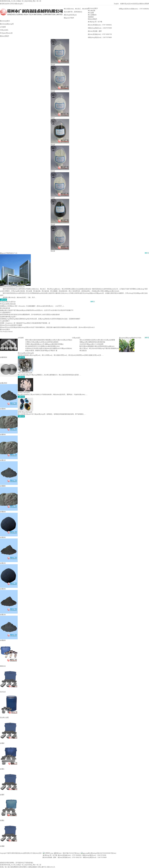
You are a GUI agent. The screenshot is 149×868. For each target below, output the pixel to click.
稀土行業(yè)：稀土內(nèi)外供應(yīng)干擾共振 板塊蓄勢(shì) (99, 348)
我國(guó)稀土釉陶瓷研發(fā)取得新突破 (92, 342)
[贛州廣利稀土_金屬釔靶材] (9, 359)
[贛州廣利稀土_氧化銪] (60, 40)
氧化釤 (53, 198)
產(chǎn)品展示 (93, 8)
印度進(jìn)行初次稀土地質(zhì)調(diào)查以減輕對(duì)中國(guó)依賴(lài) (48, 348)
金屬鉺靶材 (3, 357)
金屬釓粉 (3, 460)
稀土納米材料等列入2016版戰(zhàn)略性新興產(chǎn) (42, 346)
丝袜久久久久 (51, 867)
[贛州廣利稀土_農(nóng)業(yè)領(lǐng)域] (126, 340)
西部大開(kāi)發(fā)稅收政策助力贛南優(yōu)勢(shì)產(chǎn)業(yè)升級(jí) (48, 340)
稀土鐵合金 (83, 350)
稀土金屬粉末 (92, 15)
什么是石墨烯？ (5, 321)
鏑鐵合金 (3, 666)
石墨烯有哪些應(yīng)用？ (8, 316)
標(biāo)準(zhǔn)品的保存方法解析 (11, 325)
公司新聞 (21, 338)
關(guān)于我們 (5, 253)
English (117, 3)
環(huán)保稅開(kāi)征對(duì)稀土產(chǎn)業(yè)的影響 (97, 340)
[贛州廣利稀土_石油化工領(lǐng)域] (25, 379)
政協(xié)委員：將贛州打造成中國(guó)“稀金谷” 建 (41, 350)
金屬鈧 (2, 820)
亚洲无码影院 (22, 867)
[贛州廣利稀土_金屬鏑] (9, 719)
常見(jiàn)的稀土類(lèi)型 (8, 304)
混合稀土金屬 (4, 717)
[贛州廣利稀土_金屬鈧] (9, 797)
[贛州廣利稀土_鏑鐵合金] (9, 642)
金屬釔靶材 (3, 383)
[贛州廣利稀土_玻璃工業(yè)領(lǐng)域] (25, 399)
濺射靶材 (91, 17)
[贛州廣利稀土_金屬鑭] (9, 822)
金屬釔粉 (3, 614)
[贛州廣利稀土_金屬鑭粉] (9, 462)
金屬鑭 (2, 846)
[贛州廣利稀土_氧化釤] (60, 173)
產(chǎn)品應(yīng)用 (126, 338)
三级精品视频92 (32, 867)
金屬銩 (2, 769)
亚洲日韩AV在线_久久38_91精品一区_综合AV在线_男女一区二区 (20, 1)
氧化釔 (53, 118)
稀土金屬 (91, 12)
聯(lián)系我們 (144, 3)
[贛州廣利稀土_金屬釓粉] (9, 436)
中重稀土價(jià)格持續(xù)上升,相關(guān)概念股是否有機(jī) (44, 344)
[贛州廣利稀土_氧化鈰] (60, 146)
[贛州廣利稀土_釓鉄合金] (9, 668)
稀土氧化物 (91, 10)
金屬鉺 (2, 794)
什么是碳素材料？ (5, 312)
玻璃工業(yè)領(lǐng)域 (25, 412)
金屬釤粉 (3, 563)
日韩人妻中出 (42, 867)
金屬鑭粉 (3, 486)
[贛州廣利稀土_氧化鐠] (60, 200)
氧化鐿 (53, 91)
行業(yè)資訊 (76, 338)
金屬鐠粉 (3, 537)
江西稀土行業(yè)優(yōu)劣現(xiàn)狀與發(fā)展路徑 (41, 342)
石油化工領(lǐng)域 (24, 392)
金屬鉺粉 (3, 434)
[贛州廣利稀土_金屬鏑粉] (9, 385)
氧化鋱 (53, 144)
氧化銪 (53, 64)
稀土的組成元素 (5, 308)
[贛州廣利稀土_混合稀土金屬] (9, 694)
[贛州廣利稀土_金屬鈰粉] (9, 565)
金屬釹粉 (3, 511)
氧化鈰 (53, 171)
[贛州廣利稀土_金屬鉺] (9, 771)
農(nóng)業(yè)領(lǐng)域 (26, 353)
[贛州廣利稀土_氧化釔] (60, 93)
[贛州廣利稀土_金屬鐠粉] (9, 514)
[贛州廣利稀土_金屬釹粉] (9, 488)
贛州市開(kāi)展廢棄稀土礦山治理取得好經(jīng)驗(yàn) (96, 346)
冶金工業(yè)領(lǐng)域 (25, 372)
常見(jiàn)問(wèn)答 (6, 302)
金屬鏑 (2, 743)
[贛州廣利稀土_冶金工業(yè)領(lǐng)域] (25, 359)
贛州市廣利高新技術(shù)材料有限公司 (12, 287)
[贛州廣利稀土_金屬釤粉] (9, 539)
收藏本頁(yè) (124, 3)
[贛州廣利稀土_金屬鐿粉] (9, 616)
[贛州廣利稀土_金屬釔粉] (9, 591)
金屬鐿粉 (3, 640)
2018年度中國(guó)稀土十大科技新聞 (91, 344)
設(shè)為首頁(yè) (134, 3)
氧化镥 (53, 251)
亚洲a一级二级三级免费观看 (9, 867)
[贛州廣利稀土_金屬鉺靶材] (9, 333)
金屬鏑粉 (3, 409)
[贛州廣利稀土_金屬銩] (9, 745)
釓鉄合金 (3, 692)
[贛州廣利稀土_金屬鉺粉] (9, 411)
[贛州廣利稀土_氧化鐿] (60, 66)
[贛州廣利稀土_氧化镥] (60, 226)
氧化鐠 (53, 224)
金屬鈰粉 (3, 589)
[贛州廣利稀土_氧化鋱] (60, 120)
